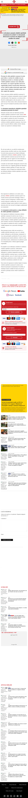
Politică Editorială (22, 784)
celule (24, 114)
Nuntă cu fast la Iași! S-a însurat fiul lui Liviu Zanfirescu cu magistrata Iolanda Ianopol (17, 689)
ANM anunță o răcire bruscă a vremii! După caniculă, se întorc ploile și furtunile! (17, 447)
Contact (6, 787)
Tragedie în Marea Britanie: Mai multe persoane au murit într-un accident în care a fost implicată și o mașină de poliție (17, 775)
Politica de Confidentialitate (17, 787)
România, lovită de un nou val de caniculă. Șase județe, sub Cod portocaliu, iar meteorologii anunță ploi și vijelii (17, 744)
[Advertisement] (14, 368)
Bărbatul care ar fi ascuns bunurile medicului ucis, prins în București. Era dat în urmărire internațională (17, 600)
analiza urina (3, 278)
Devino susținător (15, 312)
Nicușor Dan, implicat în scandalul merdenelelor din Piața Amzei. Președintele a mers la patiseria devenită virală (17, 626)
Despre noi (4, 784)
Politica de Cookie (9, 790)
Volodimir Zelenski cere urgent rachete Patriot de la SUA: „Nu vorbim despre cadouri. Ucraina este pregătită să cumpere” (17, 464)
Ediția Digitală (19, 790)
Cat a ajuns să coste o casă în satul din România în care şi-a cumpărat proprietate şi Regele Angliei (17, 425)
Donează (15, 337)
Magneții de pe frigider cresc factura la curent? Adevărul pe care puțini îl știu (17, 724)
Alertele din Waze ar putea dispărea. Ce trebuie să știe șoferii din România (17, 608)
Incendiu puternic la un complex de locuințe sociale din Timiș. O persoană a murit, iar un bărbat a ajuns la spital (17, 755)
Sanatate (14, 47)
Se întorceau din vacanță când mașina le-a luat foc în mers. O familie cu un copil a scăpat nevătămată (17, 697)
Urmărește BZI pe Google (15, 69)
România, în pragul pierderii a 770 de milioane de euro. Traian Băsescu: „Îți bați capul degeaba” (17, 456)
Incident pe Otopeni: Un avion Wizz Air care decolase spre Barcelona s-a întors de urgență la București (17, 716)
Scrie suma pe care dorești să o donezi (10, 332)
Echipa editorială (12, 784)
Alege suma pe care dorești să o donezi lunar (10, 306)
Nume (2, 534)
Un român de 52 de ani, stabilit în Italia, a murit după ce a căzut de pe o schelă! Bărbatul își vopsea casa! (17, 475)
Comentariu (4, 518)
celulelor (15, 155)
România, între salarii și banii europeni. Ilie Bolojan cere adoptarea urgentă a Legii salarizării (16, 439)
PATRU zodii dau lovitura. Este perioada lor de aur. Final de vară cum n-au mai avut (17, 591)
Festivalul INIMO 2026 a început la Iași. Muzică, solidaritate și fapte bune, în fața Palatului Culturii (18, 11)
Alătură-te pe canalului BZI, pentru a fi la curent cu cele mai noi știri (14, 285)
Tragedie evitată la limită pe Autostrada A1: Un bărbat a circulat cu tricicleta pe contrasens (17, 706)
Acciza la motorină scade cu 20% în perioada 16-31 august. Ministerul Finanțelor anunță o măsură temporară (13, 403)
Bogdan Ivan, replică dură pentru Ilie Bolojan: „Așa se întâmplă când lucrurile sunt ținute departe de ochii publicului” (17, 484)
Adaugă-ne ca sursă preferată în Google (15, 72)
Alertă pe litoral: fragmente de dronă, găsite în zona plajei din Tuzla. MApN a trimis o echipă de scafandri (17, 765)
